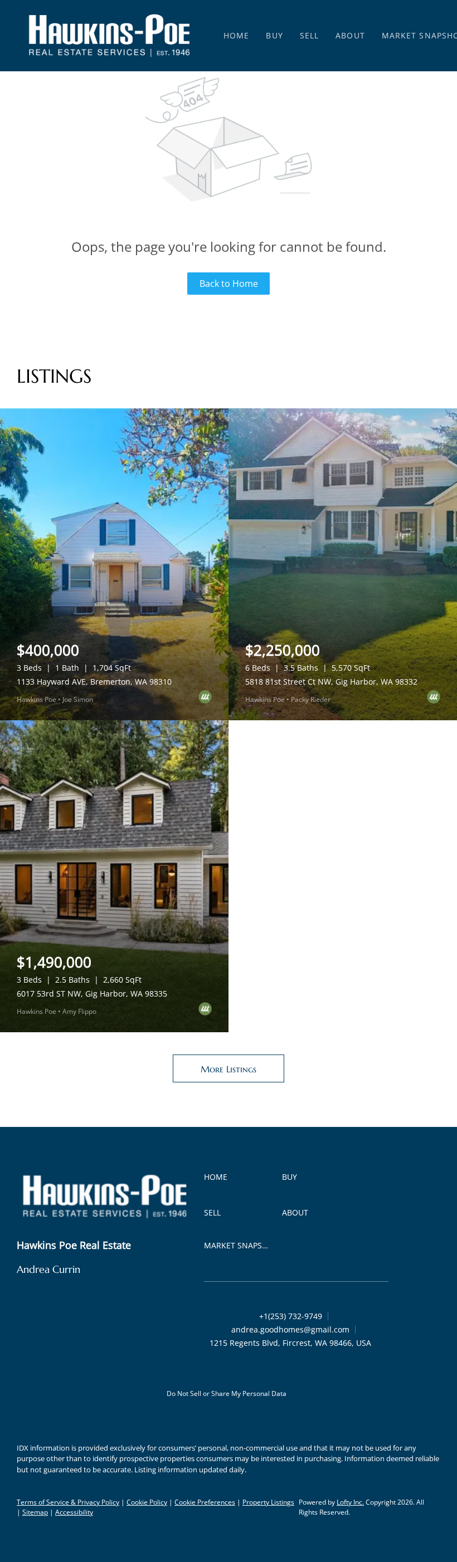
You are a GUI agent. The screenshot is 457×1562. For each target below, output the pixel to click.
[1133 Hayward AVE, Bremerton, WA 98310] (114, 564)
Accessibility (74, 1512)
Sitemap (35, 1512)
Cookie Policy (147, 1502)
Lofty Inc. (350, 1502)
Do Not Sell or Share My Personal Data (226, 1393)
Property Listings (268, 1502)
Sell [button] (309, 35)
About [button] (350, 35)
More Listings (228, 1069)
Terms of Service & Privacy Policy (68, 1502)
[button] (109, 35)
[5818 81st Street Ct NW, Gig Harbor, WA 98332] (343, 564)
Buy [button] (274, 35)
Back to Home (229, 283)
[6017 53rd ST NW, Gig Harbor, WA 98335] (114, 876)
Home (236, 35)
